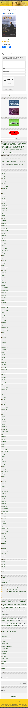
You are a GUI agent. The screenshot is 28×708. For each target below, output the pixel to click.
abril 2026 (3, 178)
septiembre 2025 (5, 190)
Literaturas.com (4, 651)
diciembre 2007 (4, 546)
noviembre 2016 (5, 367)
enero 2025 (4, 203)
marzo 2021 (4, 280)
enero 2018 (4, 344)
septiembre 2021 (5, 270)
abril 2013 (3, 439)
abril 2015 (3, 399)
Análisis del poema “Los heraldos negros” (9, 618)
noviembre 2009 (5, 508)
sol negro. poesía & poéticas (7, 646)
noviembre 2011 (5, 468)
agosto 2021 (4, 272)
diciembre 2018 (4, 325)
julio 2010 (3, 494)
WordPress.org (4, 582)
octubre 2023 (4, 228)
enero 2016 (4, 384)
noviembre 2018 (5, 327)
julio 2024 (3, 213)
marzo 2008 (4, 541)
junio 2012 (4, 456)
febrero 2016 (4, 382)
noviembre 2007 (5, 548)
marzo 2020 (4, 300)
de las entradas (5, 579)
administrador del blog (24, 705)
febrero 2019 (4, 322)
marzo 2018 (4, 340)
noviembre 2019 (5, 307)
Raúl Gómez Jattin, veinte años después (16, 164)
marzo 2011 (4, 481)
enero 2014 (4, 424)
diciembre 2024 (4, 205)
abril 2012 (3, 459)
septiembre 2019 (5, 310)
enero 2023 (4, 243)
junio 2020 (4, 295)
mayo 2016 (4, 377)
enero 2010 (4, 504)
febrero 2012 (4, 463)
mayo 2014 (4, 417)
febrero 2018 (4, 342)
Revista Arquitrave (5, 643)
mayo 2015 (4, 397)
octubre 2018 (4, 329)
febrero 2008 (4, 543)
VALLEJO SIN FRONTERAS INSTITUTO (9, 631)
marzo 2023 (4, 240)
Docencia (3, 561)
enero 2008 (4, 545)
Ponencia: (14, 601)
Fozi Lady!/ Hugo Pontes (12, 589)
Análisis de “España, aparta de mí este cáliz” (10, 620)
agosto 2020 (4, 292)
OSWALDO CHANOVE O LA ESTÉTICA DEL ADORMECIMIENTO (13, 149)
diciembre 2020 (4, 285)
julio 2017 (3, 354)
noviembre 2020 (5, 287)
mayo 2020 (4, 297)
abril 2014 (3, 419)
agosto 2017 (4, 352)
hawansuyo (4, 661)
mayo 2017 (4, 357)
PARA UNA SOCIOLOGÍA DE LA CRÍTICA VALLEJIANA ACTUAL (13, 150)
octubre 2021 (4, 268)
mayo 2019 (4, 317)
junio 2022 (4, 255)
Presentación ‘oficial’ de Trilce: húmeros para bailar (17, 594)
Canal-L (3, 663)
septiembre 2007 (5, 551)
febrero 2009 (4, 523)
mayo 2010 (4, 498)
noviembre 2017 (5, 347)
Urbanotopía (4, 653)
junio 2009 (4, 516)
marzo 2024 (4, 220)
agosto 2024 (4, 211)
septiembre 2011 (5, 471)
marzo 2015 (4, 401)
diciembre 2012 (4, 446)
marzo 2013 (4, 441)
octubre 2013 (4, 429)
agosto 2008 (4, 533)
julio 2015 (3, 394)
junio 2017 (4, 355)
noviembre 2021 (5, 267)
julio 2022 (3, 253)
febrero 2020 (4, 302)
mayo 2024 (4, 216)
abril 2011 (3, 479)
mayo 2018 (4, 337)
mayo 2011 (4, 478)
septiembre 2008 (5, 531)
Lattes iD (3, 634)
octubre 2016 (4, 369)
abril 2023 (3, 238)
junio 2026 (4, 175)
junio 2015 (4, 396)
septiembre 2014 (5, 411)
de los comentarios (6, 580)
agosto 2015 (4, 392)
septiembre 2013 (5, 431)
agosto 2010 (4, 493)
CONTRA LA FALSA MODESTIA (7, 152)
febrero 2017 (4, 362)
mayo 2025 (4, 196)
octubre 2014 (4, 409)
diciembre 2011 (4, 466)
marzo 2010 (4, 501)
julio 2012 (3, 454)
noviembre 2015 (5, 387)
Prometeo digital (5, 648)
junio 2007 (4, 556)
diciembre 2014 (4, 406)
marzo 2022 (4, 260)
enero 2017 (4, 364)
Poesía (3, 571)
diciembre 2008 (4, 526)
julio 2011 (3, 474)
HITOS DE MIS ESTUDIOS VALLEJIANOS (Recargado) (15, 159)
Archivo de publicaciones (6, 638)
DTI (6, 705)
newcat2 (3, 569)
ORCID (3, 633)
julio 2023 (3, 233)
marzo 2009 (4, 521)
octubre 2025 (4, 188)
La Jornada (4, 656)
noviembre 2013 (5, 427)
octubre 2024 (4, 208)
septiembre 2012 (5, 451)
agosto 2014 (4, 412)
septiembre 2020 (5, 290)
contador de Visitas (14, 696)
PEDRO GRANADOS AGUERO (7, 161)
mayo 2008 (4, 538)
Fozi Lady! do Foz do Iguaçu (13, 587)
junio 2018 (4, 335)
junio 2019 (4, 315)
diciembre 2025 (4, 185)
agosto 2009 (4, 513)
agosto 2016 (4, 372)
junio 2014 (4, 416)
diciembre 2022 (4, 245)
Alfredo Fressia (4, 666)
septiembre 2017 (5, 350)
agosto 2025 (4, 191)
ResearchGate (4, 636)
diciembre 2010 (4, 486)
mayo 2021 (4, 277)
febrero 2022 (4, 262)
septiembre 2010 (5, 491)
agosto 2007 (4, 553)
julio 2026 (3, 173)
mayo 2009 (4, 518)
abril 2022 (3, 258)
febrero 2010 (4, 503)
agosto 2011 (4, 473)
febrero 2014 (4, 422)
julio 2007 (3, 555)
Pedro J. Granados (5, 629)
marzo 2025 (4, 200)
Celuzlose (3, 668)
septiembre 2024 (5, 210)
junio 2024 (4, 215)
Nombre (4, 68)
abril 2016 (3, 379)
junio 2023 (4, 235)
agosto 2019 (4, 312)
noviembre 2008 (5, 528)
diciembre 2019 (4, 305)
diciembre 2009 (4, 506)
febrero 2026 (4, 181)
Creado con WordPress (10, 705)
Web (3, 73)
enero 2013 (4, 444)
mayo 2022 (4, 257)
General (3, 564)
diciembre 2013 (4, 426)
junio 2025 (4, 195)
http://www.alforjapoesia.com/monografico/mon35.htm (13, 39)
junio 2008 (4, 536)
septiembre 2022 (5, 250)
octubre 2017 (4, 349)
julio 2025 (3, 193)
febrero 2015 (4, 402)
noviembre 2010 (5, 488)
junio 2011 (3, 476)
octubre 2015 (4, 389)
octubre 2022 (4, 248)
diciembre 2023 (4, 225)
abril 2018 (3, 339)
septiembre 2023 (5, 230)
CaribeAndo (4, 641)
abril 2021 (3, 278)
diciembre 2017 (4, 345)
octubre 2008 (4, 530)
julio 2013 (3, 434)
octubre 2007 (4, 550)
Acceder (3, 577)
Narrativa (3, 566)
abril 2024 (3, 218)
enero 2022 (4, 263)
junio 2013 (4, 436)
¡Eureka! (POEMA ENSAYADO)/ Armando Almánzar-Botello (12, 607)
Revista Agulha (4, 654)
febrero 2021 (4, 282)
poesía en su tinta (5, 658)
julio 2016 (3, 374)
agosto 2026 (4, 171)
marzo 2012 (4, 461)
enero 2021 (4, 283)
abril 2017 (3, 359)
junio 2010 (4, 496)
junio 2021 (4, 275)
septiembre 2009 (5, 511)
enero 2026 (4, 183)
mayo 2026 (4, 176)
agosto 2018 (4, 332)
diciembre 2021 (4, 265)
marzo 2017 (4, 360)
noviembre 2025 (5, 186)
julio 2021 (3, 273)
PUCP (14, 701)
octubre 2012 (4, 449)
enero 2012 (4, 464)
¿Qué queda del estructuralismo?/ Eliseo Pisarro (10, 623)
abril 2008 (3, 540)
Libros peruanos (5, 639)
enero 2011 (4, 484)
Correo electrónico (6, 71)
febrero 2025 (4, 201)
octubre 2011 (4, 469)
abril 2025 (3, 198)
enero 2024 (4, 223)
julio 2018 (3, 334)
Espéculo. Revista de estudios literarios (9, 649)
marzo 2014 (4, 421)
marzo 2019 (4, 320)
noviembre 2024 (5, 206)
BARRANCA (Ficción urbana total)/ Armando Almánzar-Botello (12, 610)
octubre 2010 (4, 489)
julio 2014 (3, 414)
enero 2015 (4, 404)
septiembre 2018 (5, 330)
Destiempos (4, 644)
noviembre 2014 (5, 407)
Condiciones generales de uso (19, 701)
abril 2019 (3, 319)
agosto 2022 (4, 252)
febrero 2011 (4, 483)
